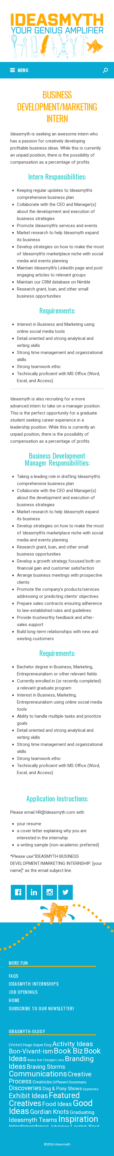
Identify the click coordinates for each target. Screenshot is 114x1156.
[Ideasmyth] (57, 26)
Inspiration (78, 1119)
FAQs (13, 976)
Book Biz (68, 1050)
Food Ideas (57, 1104)
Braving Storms (46, 1066)
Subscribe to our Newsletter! (41, 1008)
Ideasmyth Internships (33, 984)
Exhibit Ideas (28, 1096)
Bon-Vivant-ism (31, 1051)
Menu (23, 69)
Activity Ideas (72, 1044)
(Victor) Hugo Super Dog (30, 1044)
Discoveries (25, 1088)
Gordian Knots (49, 1111)
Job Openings (23, 992)
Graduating (82, 1112)
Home (14, 1000)
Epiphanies (91, 1089)
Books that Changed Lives (45, 1060)
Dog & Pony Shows (62, 1088)
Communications (38, 1073)
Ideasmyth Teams (33, 1119)
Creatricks (42, 1082)
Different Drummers (69, 1082)
